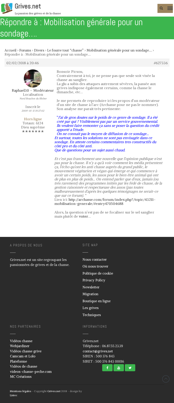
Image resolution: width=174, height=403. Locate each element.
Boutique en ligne (96, 301)
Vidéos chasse (21, 341)
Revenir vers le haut (165, 379)
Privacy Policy (93, 280)
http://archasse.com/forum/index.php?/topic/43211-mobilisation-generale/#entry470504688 (104, 201)
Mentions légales (20, 391)
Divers (39, 50)
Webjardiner (19, 346)
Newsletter (90, 287)
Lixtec (13, 395)
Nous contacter (94, 259)
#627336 (161, 63)
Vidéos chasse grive (25, 351)
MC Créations (20, 376)
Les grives (90, 308)
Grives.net (28, 6)
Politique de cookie (97, 273)
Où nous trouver (95, 266)
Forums (25, 50)
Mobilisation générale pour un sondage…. (119, 50)
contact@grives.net (98, 351)
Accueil (10, 50)
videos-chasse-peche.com (31, 371)
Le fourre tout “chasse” (65, 50)
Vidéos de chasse (23, 366)
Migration (90, 294)
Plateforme (18, 361)
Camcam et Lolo (22, 356)
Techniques (91, 315)
